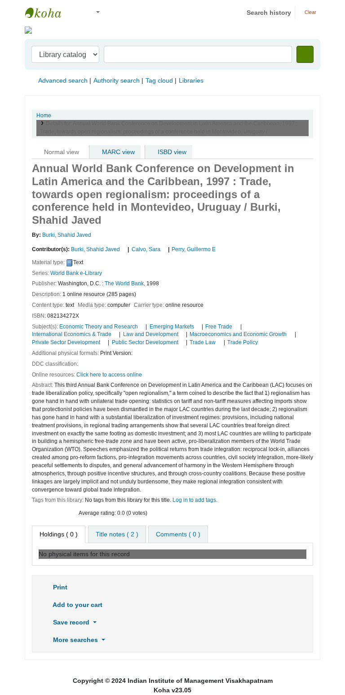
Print (59, 587)
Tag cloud (159, 80)
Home (43, 115)
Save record (71, 622)
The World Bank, (125, 283)
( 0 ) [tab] (59, 534)
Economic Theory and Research (98, 326)
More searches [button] (75, 639)
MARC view (117, 151)
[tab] (117, 534)
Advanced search (63, 80)
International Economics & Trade (71, 334)
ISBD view (171, 151)
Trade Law (203, 342)
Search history (269, 12)
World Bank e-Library (76, 273)
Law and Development (150, 334)
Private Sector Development (66, 342)
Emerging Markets (172, 326)
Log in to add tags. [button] (194, 500)
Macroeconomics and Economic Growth (238, 334)
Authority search (116, 80)
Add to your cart (76, 604)
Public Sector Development (145, 342)
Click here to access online (109, 375)
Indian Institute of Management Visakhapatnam (47, 13)
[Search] (305, 54)
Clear (309, 12)
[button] (76, 12)
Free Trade (218, 326)
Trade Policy (242, 342)
